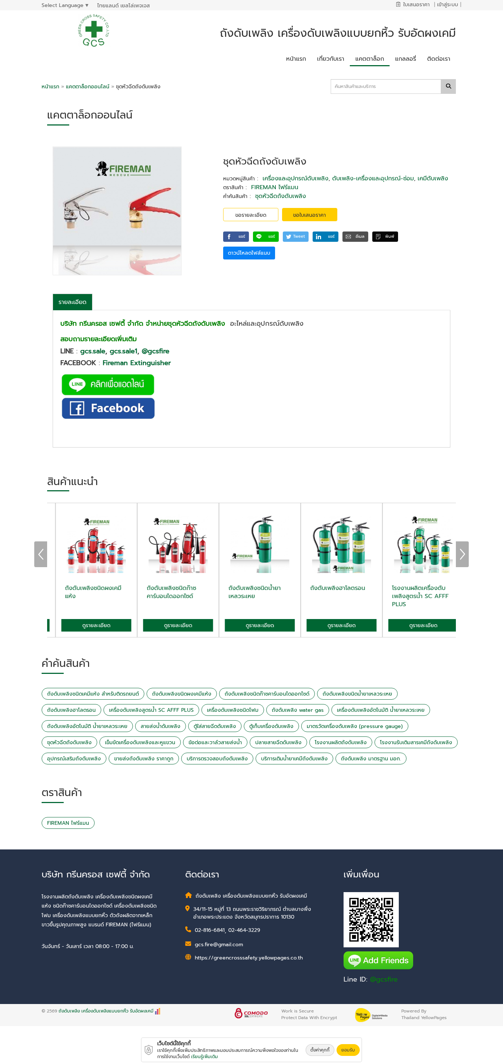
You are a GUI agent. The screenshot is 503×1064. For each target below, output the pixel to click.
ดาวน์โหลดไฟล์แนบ (249, 253)
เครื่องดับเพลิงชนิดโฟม (232, 710)
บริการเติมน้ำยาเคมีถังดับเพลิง (294, 759)
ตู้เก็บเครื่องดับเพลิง (271, 726)
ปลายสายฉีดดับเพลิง (278, 742)
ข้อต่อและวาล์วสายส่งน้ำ (215, 742)
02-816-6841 (210, 930)
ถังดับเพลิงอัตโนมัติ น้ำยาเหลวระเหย (87, 726)
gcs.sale (92, 351)
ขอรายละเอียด (250, 215)
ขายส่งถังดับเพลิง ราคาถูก (143, 759)
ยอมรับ (348, 1050)
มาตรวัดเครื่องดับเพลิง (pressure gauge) (355, 726)
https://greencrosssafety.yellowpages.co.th (249, 958)
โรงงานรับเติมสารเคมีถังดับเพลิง (416, 742)
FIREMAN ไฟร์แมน (274, 187)
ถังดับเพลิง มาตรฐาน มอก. (371, 759)
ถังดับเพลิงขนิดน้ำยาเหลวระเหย (357, 694)
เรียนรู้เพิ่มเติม (204, 1056)
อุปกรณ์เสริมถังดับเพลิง (74, 759)
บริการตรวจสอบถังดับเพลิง (217, 759)
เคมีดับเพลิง (433, 178)
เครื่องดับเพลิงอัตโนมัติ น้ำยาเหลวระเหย (381, 710)
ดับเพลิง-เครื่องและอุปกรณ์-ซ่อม (373, 178)
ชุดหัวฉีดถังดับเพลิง (280, 196)
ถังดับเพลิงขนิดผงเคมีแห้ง (181, 694)
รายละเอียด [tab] (73, 302)
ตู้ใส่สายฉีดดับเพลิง (215, 726)
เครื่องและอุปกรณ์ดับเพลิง (295, 178)
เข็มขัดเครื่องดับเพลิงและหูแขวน (140, 742)
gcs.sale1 (123, 351)
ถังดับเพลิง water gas (298, 710)
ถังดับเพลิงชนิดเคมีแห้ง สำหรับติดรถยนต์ (93, 694)
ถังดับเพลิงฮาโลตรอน (71, 710)
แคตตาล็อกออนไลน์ (88, 87)
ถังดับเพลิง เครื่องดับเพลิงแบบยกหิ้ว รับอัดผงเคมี (106, 1011)
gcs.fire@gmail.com (219, 944)
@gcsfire (155, 351)
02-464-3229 (244, 930)
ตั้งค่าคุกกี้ (320, 1050)
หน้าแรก (50, 87)
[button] (236, 236)
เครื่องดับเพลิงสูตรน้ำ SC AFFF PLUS (151, 710)
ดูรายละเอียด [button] (88, 625)
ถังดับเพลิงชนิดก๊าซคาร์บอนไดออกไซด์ (267, 694)
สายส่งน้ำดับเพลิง (160, 726)
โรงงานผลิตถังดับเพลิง (341, 742)
